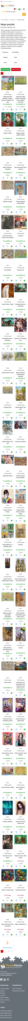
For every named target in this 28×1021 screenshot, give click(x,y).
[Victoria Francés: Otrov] (3, 866)
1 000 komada (7, 94)
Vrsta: (15, 62)
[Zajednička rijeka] (3, 486)
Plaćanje (2, 993)
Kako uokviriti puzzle (5, 1015)
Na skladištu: (15, 52)
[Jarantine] (16, 246)
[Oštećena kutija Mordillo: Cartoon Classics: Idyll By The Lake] (3, 110)
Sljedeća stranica (7, 947)
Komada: (5, 57)
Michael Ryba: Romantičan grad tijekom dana (20, 614)
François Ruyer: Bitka (7, 787)
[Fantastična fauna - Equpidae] (3, 349)
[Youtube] (5, 980)
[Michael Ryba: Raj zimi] (3, 452)
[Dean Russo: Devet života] (3, 764)
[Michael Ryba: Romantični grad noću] (3, 659)
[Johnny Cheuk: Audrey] (3, 521)
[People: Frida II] (3, 144)
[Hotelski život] (3, 418)
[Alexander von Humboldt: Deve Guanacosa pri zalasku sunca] (16, 695)
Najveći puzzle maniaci (18, 990)
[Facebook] (1, 980)
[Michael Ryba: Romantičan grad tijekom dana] (16, 624)
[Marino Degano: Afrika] (16, 798)
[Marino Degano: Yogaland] (3, 178)
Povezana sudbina (20, 441)
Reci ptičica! (7, 270)
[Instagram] (8, 980)
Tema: (15, 57)
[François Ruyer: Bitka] (3, 798)
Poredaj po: (5, 52)
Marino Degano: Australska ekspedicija (7, 614)
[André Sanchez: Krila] (3, 383)
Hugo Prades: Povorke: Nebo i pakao (20, 511)
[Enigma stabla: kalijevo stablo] (16, 144)
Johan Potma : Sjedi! (7, 304)
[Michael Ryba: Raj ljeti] (16, 418)
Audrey (20, 647)
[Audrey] (16, 658)
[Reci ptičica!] (3, 281)
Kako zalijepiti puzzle (6, 1013)
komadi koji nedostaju (6, 1010)
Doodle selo (20, 270)
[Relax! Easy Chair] (16, 901)
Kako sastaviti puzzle (6, 1017)
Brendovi (13, 19)
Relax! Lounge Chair (7, 890)
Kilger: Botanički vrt (20, 924)
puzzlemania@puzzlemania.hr (8, 973)
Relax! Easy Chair (21, 890)
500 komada (7, 130)
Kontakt (2, 1002)
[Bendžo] (16, 555)
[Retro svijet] (3, 693)
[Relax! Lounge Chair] (3, 901)
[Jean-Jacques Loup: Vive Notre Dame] (16, 589)
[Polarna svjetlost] (3, 832)
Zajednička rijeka (7, 475)
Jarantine (20, 235)
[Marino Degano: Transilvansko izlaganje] (16, 384)
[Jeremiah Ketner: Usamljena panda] (3, 729)
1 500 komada (7, 165)
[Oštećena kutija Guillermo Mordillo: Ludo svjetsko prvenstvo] (16, 110)
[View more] (20, 84)
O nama (2, 995)
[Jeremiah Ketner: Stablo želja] (16, 729)
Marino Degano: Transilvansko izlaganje (20, 374)
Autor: (5, 62)
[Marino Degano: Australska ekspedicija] (3, 624)
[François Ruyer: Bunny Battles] (16, 486)
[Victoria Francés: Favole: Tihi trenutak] (3, 246)
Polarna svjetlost (7, 821)
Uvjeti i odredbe (4, 997)
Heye (7, 92)
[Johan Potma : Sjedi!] (3, 315)
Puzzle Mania (4, 19)
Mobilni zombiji (7, 201)
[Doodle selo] (16, 281)
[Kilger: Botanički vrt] (16, 935)
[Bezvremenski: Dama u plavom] (16, 178)
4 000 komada (20, 94)
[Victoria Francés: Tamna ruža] (16, 832)
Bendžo (20, 544)
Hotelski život (7, 407)
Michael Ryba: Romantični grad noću (7, 649)
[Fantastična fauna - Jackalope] (16, 315)
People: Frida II (7, 133)
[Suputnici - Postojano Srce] (16, 349)
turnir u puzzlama (4, 999)
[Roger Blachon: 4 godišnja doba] (3, 555)
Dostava (2, 990)
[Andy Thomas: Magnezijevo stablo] (3, 589)
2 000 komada (7, 542)
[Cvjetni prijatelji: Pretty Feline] (16, 212)
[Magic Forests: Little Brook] (16, 866)
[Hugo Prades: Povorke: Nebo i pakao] (16, 521)
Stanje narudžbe (4, 988)
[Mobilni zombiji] (3, 212)
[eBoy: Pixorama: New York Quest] (3, 935)
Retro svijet (7, 682)
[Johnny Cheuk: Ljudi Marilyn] (16, 764)
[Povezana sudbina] (16, 452)
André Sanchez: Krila (8, 372)
